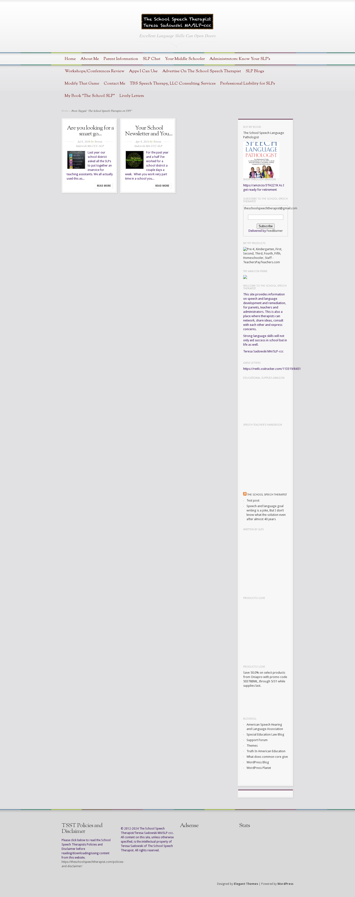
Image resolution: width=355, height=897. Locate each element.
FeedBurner (275, 231)
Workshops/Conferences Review (94, 71)
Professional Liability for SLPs (247, 83)
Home (70, 59)
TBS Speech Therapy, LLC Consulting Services (173, 83)
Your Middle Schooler (185, 59)
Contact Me (114, 83)
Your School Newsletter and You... (148, 131)
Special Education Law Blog (265, 734)
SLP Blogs (255, 71)
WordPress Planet (259, 768)
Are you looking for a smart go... (90, 131)
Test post (253, 500)
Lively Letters (132, 96)
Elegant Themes (246, 884)
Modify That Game (82, 83)
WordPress (285, 884)
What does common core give (267, 756)
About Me (89, 59)
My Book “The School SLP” (90, 96)
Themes (252, 745)
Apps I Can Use (143, 71)
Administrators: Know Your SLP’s (239, 59)
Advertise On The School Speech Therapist (201, 71)
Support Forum (257, 740)
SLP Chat (151, 59)
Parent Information (121, 59)
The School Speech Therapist (267, 494)
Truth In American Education (266, 751)
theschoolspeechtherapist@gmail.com (270, 208)
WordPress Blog (258, 762)
